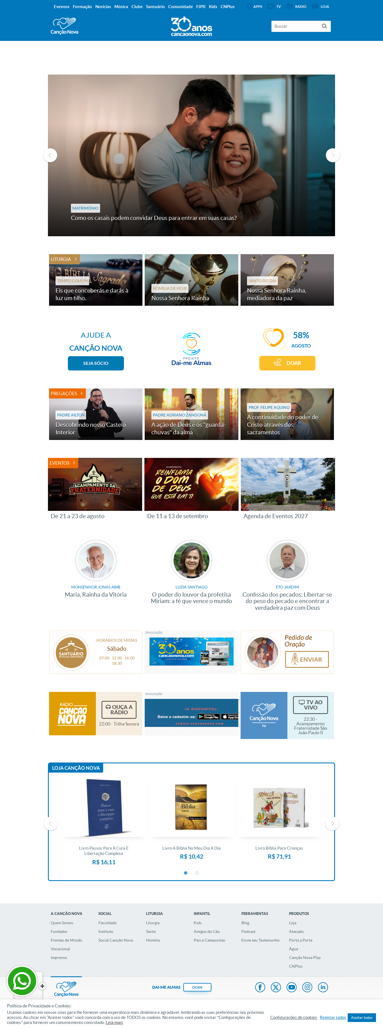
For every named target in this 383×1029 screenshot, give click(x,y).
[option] (191, 155)
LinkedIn (323, 988)
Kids (198, 923)
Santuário (155, 6)
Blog (245, 923)
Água (293, 949)
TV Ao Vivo (313, 705)
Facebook (260, 988)
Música (121, 6)
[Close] (42, 986)
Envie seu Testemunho (260, 940)
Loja (292, 923)
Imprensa (59, 957)
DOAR (294, 363)
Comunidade (180, 6)
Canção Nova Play (305, 957)
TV (278, 6)
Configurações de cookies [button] (293, 1017)
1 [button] (186, 873)
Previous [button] (50, 155)
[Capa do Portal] (191, 25)
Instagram (307, 988)
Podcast (248, 931)
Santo (151, 931)
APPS (257, 6)
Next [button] (333, 155)
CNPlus (296, 966)
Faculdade (107, 923)
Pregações (64, 393)
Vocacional (60, 949)
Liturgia (61, 259)
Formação (82, 6)
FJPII (201, 6)
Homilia (153, 940)
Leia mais (114, 1022)
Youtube (291, 988)
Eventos (59, 462)
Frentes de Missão (66, 940)
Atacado (296, 931)
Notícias (103, 6)
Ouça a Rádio (121, 709)
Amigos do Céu (207, 931)
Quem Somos (62, 923)
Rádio (300, 6)
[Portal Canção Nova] (64, 26)
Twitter (275, 988)
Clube (137, 6)
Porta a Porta (300, 940)
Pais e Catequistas (209, 940)
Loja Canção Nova (76, 768)
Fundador (59, 931)
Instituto (105, 931)
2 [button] (197, 873)
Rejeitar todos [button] (333, 1017)
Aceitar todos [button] (362, 1018)
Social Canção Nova (115, 940)
